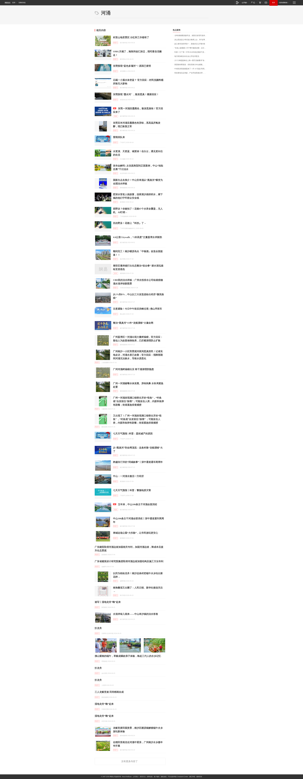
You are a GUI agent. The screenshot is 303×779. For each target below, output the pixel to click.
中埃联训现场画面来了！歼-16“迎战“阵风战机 (191, 69)
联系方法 (143, 776)
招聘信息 (150, 776)
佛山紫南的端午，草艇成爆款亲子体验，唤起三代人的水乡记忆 (128, 656)
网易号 (115, 43)
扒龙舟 (98, 628)
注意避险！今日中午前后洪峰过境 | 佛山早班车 (137, 308)
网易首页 (7, 2)
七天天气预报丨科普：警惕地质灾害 (132, 490)
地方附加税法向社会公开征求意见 (186, 56)
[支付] (260, 2)
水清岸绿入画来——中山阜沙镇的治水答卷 (135, 614)
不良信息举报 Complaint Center (178, 776)
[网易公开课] (245, 2)
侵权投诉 (199, 776)
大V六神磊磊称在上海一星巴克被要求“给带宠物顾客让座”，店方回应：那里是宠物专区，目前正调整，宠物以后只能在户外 (191, 60)
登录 (273, 2)
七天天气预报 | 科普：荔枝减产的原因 (133, 433)
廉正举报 (192, 776)
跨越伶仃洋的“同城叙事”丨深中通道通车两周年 (138, 462)
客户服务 (157, 776)
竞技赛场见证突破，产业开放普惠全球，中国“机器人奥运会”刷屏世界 (191, 73)
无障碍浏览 (22, 2)
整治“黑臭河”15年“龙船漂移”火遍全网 (133, 323)
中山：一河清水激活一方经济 (128, 476)
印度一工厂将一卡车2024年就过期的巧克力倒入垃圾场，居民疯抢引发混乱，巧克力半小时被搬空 (191, 52)
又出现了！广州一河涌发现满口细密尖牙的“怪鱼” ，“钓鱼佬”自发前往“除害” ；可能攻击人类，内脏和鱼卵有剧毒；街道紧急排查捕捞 (137, 419)
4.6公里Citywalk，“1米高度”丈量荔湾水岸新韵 (137, 237)
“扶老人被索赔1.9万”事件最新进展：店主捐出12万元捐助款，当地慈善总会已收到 (191, 48)
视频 (115, 116)
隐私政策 (164, 776)
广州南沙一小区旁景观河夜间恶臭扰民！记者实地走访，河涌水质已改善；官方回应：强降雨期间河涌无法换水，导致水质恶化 (138, 355)
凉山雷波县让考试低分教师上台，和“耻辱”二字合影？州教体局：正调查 (191, 40)
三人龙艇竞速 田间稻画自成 (109, 692)
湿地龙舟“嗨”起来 (104, 704)
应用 (13, 2)
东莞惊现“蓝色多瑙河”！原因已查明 (132, 66)
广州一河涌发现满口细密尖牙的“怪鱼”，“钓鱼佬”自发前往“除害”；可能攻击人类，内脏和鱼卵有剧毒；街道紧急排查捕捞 (138, 401)
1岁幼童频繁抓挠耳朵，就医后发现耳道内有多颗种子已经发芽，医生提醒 (191, 35)
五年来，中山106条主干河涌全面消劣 (137, 504)
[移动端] (237, 2)
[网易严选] (253, 2)
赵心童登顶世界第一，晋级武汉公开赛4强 (189, 44)
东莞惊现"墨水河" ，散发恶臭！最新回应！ (136, 94)
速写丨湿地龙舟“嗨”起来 (108, 602)
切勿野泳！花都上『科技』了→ (129, 223)
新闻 (115, 273)
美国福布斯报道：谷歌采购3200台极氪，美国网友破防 (191, 64)
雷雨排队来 (119, 137)
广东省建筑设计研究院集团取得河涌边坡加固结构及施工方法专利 (129, 561)
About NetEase (127, 776)
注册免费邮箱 (283, 2)
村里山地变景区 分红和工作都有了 (131, 37)
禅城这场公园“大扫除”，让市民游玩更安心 (135, 533)
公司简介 (136, 776)
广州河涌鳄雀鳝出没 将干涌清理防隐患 (133, 369)
